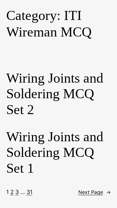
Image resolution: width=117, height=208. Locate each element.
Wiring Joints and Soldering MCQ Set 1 (54, 152)
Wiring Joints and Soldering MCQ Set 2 (54, 93)
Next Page (94, 192)
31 (29, 192)
